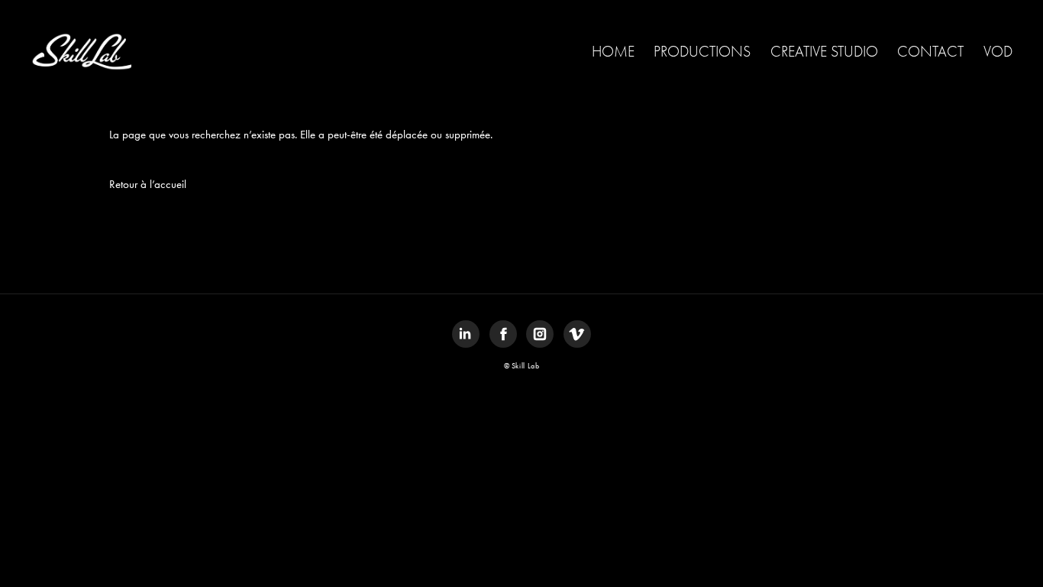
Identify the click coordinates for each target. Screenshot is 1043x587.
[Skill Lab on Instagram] (540, 334)
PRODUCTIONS (702, 52)
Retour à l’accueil (147, 184)
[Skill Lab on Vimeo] (577, 334)
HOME (613, 52)
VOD (997, 52)
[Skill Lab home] (81, 52)
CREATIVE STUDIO (824, 52)
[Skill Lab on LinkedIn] (466, 334)
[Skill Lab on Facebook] (503, 334)
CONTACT (930, 52)
